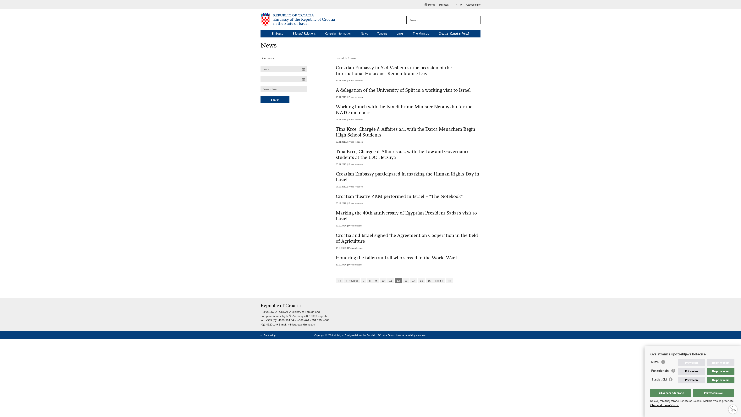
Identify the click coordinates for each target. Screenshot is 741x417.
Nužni (655, 362)
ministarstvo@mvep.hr (301, 324)
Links (400, 33)
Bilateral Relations (304, 33)
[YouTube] (472, 335)
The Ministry (421, 33)
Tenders (382, 33)
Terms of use (394, 335)
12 (398, 280)
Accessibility (473, 4)
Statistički (659, 379)
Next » (439, 280)
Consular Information (338, 33)
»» (449, 280)
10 (383, 280)
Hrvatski (444, 4)
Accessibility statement (414, 335)
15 (421, 280)
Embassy (277, 33)
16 (429, 280)
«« (339, 280)
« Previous (351, 280)
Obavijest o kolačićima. (664, 405)
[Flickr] (478, 335)
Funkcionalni (660, 371)
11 (390, 280)
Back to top (270, 335)
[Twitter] (466, 335)
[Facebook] (460, 335)
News (364, 33)
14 (413, 280)
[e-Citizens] (277, 4)
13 (406, 280)
